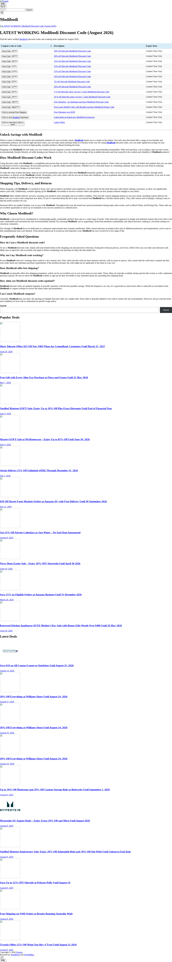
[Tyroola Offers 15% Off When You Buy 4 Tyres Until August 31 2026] (10, 939)
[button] (51, 46)
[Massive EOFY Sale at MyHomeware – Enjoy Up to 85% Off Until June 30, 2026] (10, 434)
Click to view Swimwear (15, 117)
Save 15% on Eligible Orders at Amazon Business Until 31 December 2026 (41, 594)
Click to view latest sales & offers (12, 124)
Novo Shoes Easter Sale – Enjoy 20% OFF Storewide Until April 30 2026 (40, 563)
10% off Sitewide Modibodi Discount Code (72, 76)
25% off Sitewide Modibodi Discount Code (72, 61)
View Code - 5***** (9, 82)
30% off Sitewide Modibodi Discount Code (72, 56)
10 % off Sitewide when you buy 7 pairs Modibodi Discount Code (82, 97)
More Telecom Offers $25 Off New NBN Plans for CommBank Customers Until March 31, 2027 (52, 346)
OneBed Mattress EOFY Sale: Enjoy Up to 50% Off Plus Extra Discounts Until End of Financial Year (56, 408)
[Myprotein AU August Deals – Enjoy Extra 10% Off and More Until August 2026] (10, 815)
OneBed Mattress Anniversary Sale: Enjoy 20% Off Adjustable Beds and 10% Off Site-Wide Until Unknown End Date (65, 851)
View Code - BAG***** (10, 107)
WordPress (15, 955)
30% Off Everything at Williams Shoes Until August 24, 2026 (33, 696)
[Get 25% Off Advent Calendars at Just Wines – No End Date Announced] (10, 527)
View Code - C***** (9, 72)
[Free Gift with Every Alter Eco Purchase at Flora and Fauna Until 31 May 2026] (10, 372)
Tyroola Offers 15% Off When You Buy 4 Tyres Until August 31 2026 (38, 944)
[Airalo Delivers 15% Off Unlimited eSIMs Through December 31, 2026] (10, 465)
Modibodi (23, 39)
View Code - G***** (9, 77)
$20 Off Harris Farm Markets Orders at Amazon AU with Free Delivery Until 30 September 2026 (53, 501)
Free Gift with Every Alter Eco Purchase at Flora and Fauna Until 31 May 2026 (44, 377)
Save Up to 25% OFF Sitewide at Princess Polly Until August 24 (35, 882)
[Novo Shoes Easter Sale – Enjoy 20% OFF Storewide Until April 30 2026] (10, 558)
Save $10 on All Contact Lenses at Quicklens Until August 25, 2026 (37, 665)
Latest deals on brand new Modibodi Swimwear (74, 117)
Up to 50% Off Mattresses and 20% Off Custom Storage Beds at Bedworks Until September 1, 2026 (55, 789)
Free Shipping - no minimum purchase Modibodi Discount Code (81, 102)
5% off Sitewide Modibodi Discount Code (72, 81)
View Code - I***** (9, 67)
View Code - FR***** (10, 102)
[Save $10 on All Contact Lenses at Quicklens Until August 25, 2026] (10, 660)
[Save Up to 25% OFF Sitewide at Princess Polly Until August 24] (10, 877)
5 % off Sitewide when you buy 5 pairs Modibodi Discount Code (81, 92)
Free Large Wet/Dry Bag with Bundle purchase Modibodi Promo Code (84, 107)
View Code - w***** (9, 87)
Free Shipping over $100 (64, 112)
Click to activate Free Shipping (14, 112)
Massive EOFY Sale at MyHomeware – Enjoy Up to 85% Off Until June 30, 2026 (45, 439)
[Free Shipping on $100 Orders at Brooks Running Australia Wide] (10, 908)
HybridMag (29, 955)
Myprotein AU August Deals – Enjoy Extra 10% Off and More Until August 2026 (45, 820)
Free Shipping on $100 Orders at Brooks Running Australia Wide (36, 913)
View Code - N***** (9, 51)
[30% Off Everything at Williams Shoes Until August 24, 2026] (10, 691)
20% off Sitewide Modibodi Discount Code (72, 51)
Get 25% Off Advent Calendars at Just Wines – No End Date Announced (40, 532)
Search (3, 306)
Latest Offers (59, 122)
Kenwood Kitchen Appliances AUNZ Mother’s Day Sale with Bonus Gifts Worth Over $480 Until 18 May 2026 (61, 625)
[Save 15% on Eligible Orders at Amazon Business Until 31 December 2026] (10, 589)
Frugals (19, 952)
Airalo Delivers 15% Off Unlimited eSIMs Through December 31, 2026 (39, 470)
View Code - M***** (9, 61)
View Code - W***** (9, 56)
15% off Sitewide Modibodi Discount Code (72, 66)
